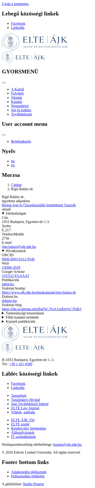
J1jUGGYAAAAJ (15, 276)
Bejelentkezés (21, 141)
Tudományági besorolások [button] (25, 313)
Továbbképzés (21, 114)
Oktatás (16, 97)
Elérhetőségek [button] (16, 213)
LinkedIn (17, 28)
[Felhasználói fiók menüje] (4, 135)
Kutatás (16, 102)
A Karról (17, 89)
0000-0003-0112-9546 (18, 259)
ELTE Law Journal (25, 408)
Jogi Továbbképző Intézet (29, 404)
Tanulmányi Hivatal (25, 400)
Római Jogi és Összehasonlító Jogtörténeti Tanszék (39, 205)
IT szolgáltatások (23, 437)
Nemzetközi (20, 106)
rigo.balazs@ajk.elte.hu (19, 247)
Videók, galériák (23, 412)
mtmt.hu (8, 284)
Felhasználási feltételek (28, 476)
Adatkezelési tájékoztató (28, 472)
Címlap (16, 185)
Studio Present (33, 484)
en (13, 165)
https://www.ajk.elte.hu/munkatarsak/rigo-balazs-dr (39, 292)
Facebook (18, 23)
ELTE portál (20, 424)
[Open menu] (4, 82)
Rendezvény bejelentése (28, 428)
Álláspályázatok (22, 432)
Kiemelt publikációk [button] (20, 321)
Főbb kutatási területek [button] (22, 317)
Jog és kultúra (21, 110)
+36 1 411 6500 (20, 364)
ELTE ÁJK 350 (22, 420)
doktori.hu (9, 301)
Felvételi (17, 93)
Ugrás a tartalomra (15, 4)
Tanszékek (19, 396)
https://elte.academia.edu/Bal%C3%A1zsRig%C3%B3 (41, 309)
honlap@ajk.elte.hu (67, 444)
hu (13, 161)
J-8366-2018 (11, 267)
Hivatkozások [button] (16, 251)
